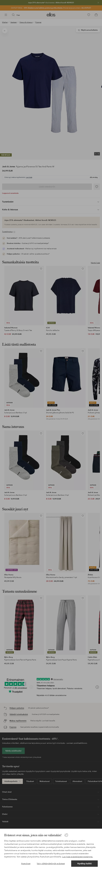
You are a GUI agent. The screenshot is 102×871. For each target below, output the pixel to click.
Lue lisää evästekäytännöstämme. (77, 857)
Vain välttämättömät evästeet (51, 863)
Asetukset (25, 863)
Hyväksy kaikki (84, 863)
